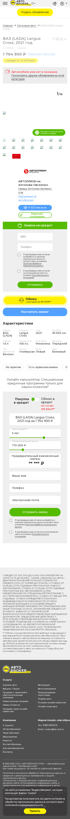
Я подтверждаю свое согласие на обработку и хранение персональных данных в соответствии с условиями (36, 260)
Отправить (35, 284)
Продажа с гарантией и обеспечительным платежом (15, 695)
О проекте (8, 725)
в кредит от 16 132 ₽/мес (20, 60)
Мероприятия (10, 737)
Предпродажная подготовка (46, 693)
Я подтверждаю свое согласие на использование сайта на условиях (36, 274)
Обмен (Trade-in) (11, 705)
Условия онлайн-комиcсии (52, 702)
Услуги (7, 679)
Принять (35, 810)
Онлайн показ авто (47, 706)
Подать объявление (35, 12)
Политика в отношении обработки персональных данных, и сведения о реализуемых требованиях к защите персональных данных (34, 775)
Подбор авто (44, 699)
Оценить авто (10, 685)
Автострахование (47, 689)
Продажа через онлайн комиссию (15, 710)
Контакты (8, 752)
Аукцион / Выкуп (11, 689)
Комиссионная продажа (15, 701)
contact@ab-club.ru (54, 729)
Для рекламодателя (13, 748)
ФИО (23, 236)
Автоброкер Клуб (27, 766)
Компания (9, 720)
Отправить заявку (35, 512)
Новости (7, 740)
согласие (56, 798)
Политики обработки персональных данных (33, 264)
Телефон (25, 247)
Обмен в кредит (48, 400)
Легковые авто (26, 25)
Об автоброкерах (12, 729)
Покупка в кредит (21, 400)
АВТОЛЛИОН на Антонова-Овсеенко (33, 183)
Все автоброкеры (12, 744)
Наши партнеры (11, 733)
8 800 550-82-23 (50, 725)
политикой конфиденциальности (24, 805)
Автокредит (44, 685)
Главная (8, 25)
